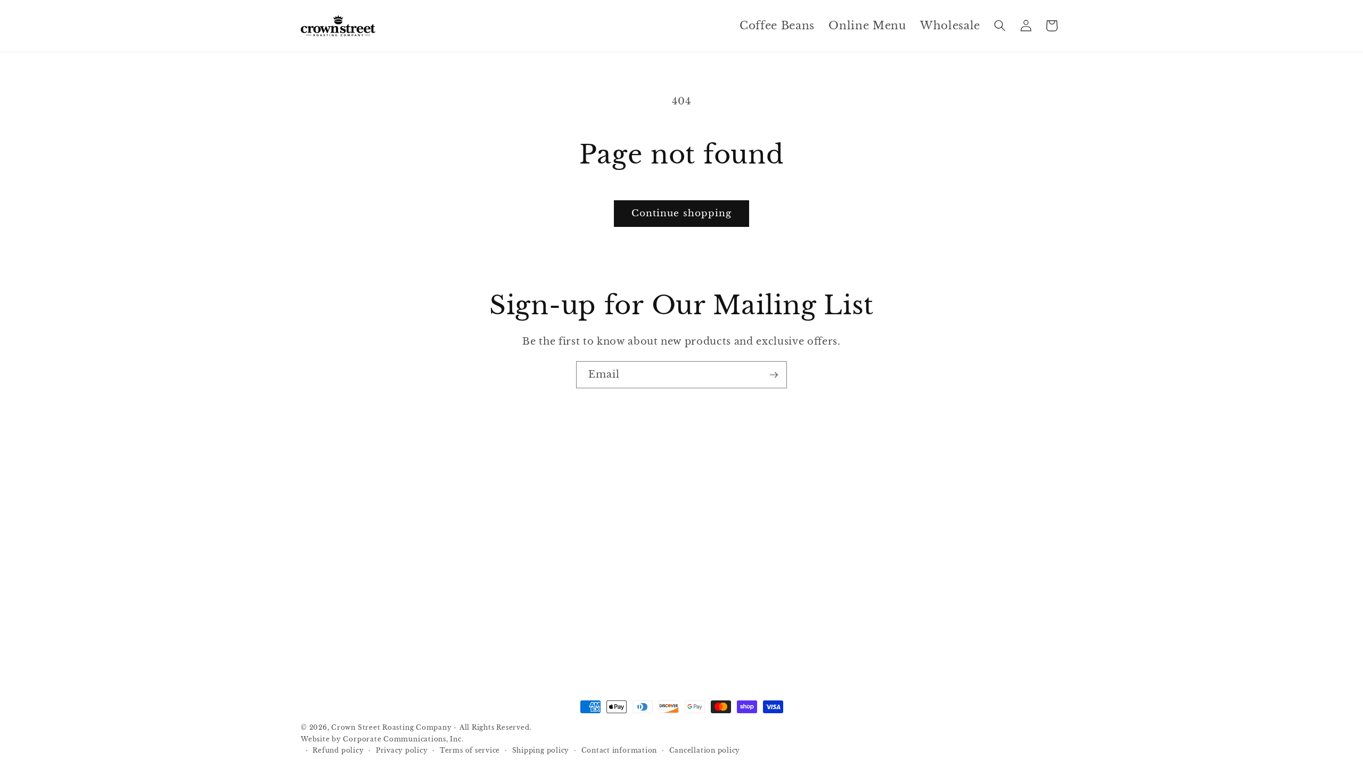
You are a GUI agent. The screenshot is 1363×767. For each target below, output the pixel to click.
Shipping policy (541, 750)
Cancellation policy (705, 750)
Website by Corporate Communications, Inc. (382, 739)
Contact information (619, 750)
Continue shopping (681, 213)
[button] (1000, 25)
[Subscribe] (773, 374)
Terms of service (470, 750)
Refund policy (338, 750)
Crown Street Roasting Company (391, 727)
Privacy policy (402, 750)
